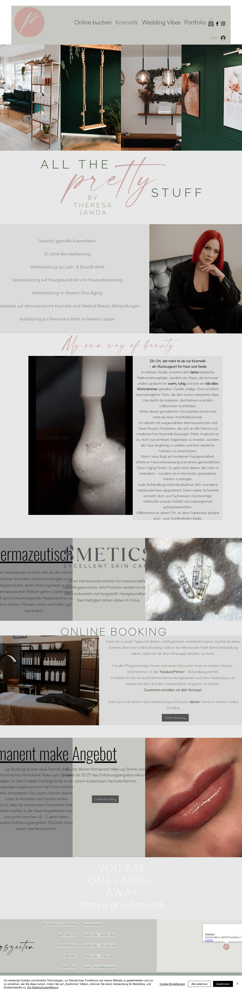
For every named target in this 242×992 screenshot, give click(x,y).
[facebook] (217, 23)
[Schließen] (237, 984)
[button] (211, 22)
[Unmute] (39, 509)
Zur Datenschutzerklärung (42, 987)
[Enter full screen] (127, 509)
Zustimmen (223, 984)
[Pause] (33, 509)
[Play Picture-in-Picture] (121, 509)
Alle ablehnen (199, 984)
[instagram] (223, 23)
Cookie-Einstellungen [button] (172, 984)
